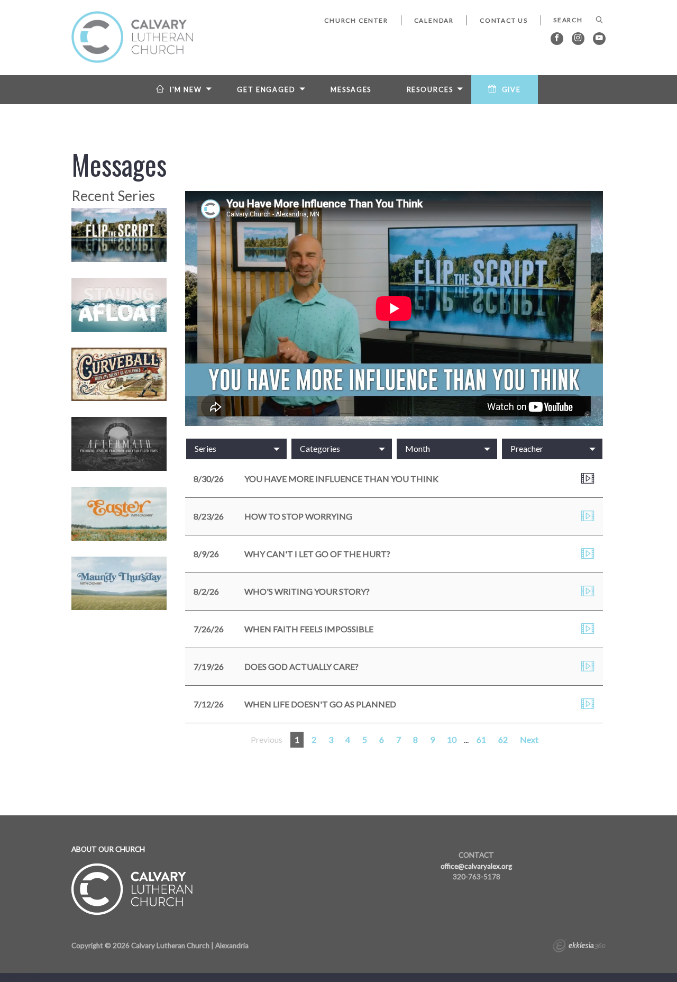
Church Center (356, 20)
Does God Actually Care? (301, 666)
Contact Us (504, 20)
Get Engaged (266, 90)
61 (481, 739)
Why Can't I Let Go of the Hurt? (317, 554)
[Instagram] (578, 38)
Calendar (434, 20)
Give (512, 90)
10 (451, 739)
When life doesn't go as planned (320, 704)
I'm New (186, 90)
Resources (430, 90)
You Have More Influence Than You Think (341, 479)
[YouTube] (599, 38)
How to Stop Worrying (298, 516)
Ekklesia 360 (579, 947)
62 (503, 739)
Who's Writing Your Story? (307, 591)
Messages (351, 90)
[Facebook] (557, 38)
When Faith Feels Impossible (308, 629)
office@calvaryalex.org (476, 866)
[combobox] (236, 449)
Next (529, 739)
